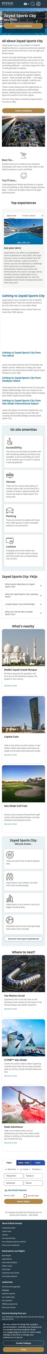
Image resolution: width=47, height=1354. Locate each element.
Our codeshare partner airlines (14, 1241)
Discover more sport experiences (23, 938)
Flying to (30, 1175)
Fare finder (6, 1269)
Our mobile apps (8, 1297)
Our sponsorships (8, 1238)
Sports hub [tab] (11, 215)
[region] (23, 1337)
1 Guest (25, 1169)
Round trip (12, 1169)
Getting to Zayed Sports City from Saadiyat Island (21, 379)
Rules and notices (9, 1307)
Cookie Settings (23, 1343)
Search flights (23, 1201)
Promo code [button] (9, 1195)
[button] (26, 3)
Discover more (10, 685)
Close (23, 1350)
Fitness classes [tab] (28, 215)
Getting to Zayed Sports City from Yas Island (21, 354)
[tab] (9, 1162)
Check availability (23, 26)
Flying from (11, 1175)
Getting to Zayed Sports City (23, 295)
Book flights (6, 1255)
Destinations (7, 1259)
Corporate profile (8, 1228)
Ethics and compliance (10, 1245)
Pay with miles (33, 1195)
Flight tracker (7, 1266)
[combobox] (12, 1169)
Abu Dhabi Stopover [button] (17, 1190)
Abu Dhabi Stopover (9, 1276)
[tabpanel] (23, 252)
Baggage (5, 1290)
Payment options (8, 1293)
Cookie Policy (13, 1332)
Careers (5, 1235)
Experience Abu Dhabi (10, 1273)
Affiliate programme (10, 1304)
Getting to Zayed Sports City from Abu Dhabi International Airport (21, 402)
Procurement (7, 1300)
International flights (9, 1262)
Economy (36, 1169)
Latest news (6, 1231)
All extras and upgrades (11, 1286)
